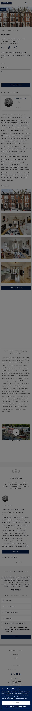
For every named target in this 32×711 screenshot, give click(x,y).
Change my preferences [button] (16, 707)
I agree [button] (16, 702)
